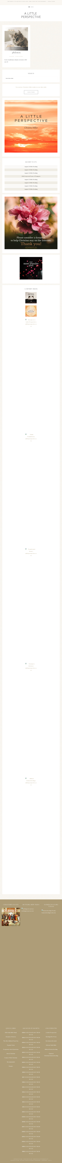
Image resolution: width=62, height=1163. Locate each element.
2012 (23, 1102)
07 (36, 1032)
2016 (23, 1082)
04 (31, 1032)
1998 (23, 1151)
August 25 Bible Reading (31, 170)
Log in (49, 1160)
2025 (23, 1037)
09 (39, 1037)
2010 (23, 1111)
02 (27, 1032)
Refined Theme (24, 1160)
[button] (11, 917)
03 (29, 1032)
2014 (23, 1092)
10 (29, 1039)
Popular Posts (11, 1045)
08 (37, 1032)
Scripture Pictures (11, 1036)
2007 (23, 1126)
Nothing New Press (51, 1036)
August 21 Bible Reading (31, 186)
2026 (23, 1032)
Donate (11, 1066)
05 (32, 1032)
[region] (10, 917)
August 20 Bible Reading (31, 189)
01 (26, 1032)
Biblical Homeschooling (51, 1049)
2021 (23, 1057)
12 (32, 1039)
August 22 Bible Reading (31, 182)
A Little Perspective (31, 15)
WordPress (44, 1160)
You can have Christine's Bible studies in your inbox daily (31, 87)
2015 (23, 1087)
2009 (23, 1116)
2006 (23, 1131)
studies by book (19, 56)
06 (34, 1032)
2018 (23, 1072)
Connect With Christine (10, 1057)
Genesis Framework (35, 1160)
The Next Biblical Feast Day (10, 1041)
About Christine (11, 1053)
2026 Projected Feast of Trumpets (31, 176)
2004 (23, 1141)
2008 (23, 1121)
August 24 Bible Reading (31, 173)
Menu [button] (32, 6)
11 (31, 1039)
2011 (23, 1107)
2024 (23, 1042)
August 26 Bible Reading (31, 166)
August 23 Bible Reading (31, 179)
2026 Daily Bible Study (11, 1032)
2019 (23, 1067)
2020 (23, 1062)
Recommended (11, 1062)
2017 (23, 1077)
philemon (16, 52)
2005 (23, 1136)
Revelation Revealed (51, 1041)
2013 (23, 1097)
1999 (23, 1146)
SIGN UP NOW (31, 92)
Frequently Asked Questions (10, 1049)
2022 (23, 1052)
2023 (23, 1047)
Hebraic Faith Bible (51, 1045)
